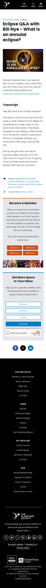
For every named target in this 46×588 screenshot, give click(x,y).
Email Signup (23, 450)
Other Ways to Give (23, 491)
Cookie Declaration (23, 578)
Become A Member (23, 454)
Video (30, 192)
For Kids (23, 395)
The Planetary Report (23, 432)
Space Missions (23, 381)
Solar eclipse (36, 184)
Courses (23, 427)
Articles (23, 408)
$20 (14, 253)
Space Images (23, 418)
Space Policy (23, 390)
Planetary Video (11, 19)
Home (23, 192)
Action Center (23, 445)
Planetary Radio (23, 413)
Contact (23, 459)
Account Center (15, 544)
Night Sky (23, 386)
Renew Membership (23, 472)
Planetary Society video (19, 184)
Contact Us (30, 544)
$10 (30, 247)
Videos (23, 422)
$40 (30, 253)
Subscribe (23, 324)
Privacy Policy (36, 328)
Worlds (19, 187)
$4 (14, 247)
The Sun (11, 187)
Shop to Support (23, 482)
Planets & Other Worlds (23, 376)
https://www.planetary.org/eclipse (21, 93)
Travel (23, 486)
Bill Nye (23, 178)
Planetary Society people (27, 181)
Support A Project (23, 477)
